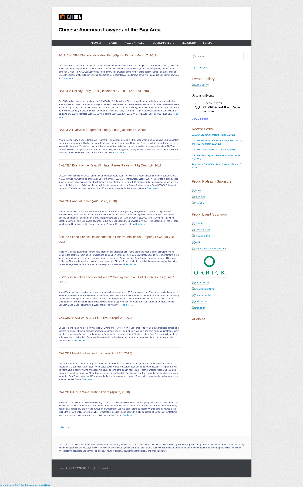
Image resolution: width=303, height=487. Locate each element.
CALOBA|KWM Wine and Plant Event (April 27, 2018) (96, 317)
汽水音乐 (4, 485)
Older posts (65, 427)
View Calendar (200, 118)
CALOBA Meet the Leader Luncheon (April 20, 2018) (95, 353)
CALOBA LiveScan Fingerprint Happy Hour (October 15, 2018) (102, 130)
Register (204, 67)
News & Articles (134, 43)
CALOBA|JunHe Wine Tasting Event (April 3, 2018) (94, 392)
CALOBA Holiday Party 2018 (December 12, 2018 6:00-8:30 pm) (104, 91)
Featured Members (163, 43)
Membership (188, 43)
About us (96, 43)
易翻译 (47, 485)
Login (194, 67)
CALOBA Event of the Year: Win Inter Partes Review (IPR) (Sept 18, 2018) (111, 165)
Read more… (69, 78)
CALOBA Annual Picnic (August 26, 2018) (88, 201)
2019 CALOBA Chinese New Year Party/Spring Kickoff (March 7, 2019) (108, 55)
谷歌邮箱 (25, 485)
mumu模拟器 (14, 485)
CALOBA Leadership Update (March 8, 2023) (213, 149)
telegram (33, 485)
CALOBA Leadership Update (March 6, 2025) (213, 135)
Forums (207, 43)
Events (113, 43)
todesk (41, 485)
